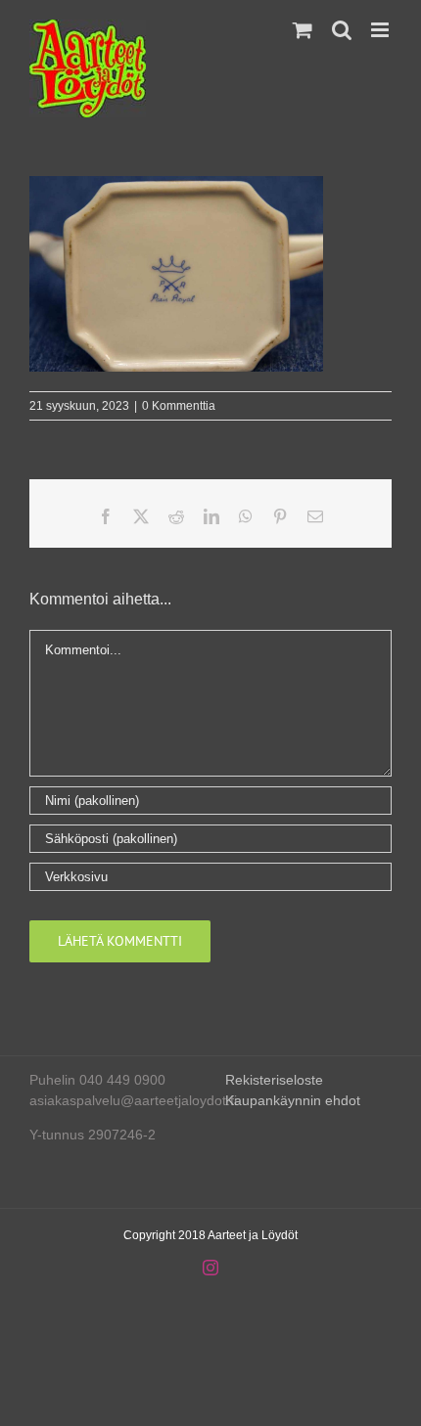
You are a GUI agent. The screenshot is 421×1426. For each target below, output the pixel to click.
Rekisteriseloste (274, 1080)
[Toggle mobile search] (341, 30)
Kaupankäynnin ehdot (292, 1100)
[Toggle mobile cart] (302, 30)
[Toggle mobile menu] (381, 30)
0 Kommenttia (178, 406)
